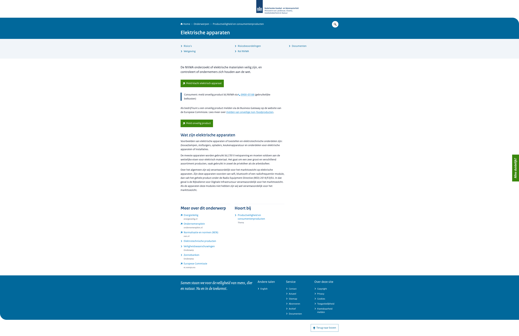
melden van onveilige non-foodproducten (249, 112)
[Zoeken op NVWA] (335, 24)
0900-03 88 (247, 94)
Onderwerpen (201, 24)
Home (186, 24)
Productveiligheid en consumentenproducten (238, 24)
